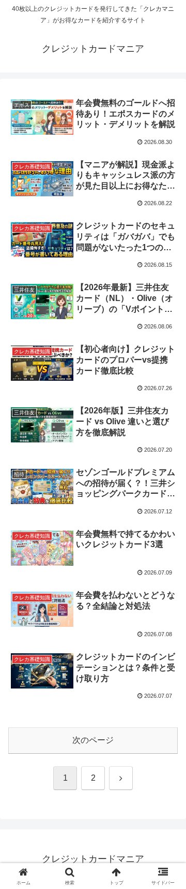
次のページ (93, 740)
